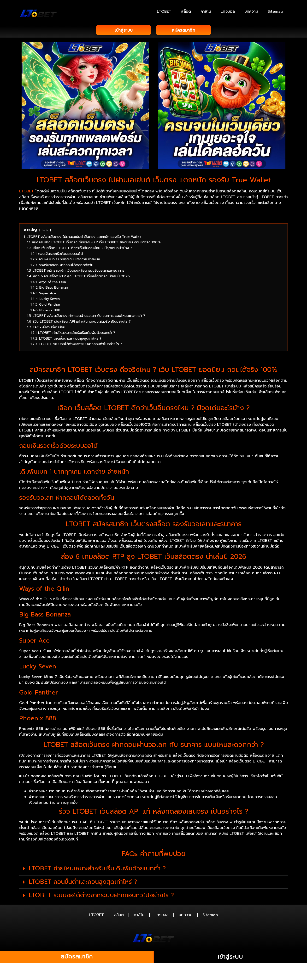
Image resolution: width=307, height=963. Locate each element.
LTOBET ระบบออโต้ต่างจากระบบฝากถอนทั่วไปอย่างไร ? (101, 895)
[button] (153, 868)
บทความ (251, 11)
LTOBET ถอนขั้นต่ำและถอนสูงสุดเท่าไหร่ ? (83, 881)
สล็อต (186, 11)
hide (45, 230)
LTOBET (164, 11)
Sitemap (275, 11)
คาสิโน (206, 11)
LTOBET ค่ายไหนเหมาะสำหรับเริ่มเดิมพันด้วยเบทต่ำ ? (97, 868)
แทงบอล (228, 11)
